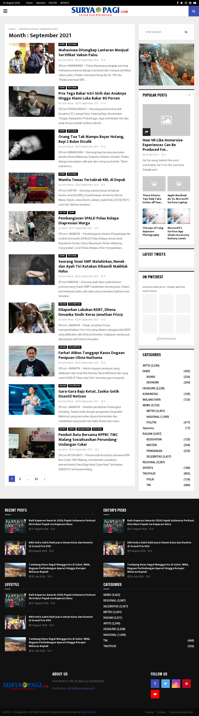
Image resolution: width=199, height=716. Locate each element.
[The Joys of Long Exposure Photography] (154, 216)
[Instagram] (176, 683)
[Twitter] (165, 683)
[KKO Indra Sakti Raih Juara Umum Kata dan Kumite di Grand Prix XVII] (15, 548)
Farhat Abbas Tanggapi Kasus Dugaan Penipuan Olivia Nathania (91, 355)
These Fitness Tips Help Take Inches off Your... (152, 199)
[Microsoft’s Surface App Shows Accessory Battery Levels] (179, 216)
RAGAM (62, 304)
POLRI (150, 479)
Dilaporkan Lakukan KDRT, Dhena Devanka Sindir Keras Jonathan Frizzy (90, 312)
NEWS (62, 44)
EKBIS (72, 429)
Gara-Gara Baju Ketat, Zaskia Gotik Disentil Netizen (88, 394)
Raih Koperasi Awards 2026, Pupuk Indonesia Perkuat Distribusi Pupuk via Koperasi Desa (62, 522)
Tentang (149, 712)
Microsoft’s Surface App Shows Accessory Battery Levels (178, 233)
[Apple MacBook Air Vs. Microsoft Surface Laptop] (179, 183)
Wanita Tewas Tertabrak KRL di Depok (91, 180)
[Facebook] (155, 683)
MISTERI (152, 445)
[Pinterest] (186, 683)
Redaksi (161, 712)
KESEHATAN (154, 439)
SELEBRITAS (74, 304)
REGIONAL (72, 44)
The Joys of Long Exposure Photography (153, 231)
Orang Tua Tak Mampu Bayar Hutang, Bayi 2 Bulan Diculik (91, 139)
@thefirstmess (166, 339)
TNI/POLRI (149, 473)
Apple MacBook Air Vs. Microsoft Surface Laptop (178, 199)
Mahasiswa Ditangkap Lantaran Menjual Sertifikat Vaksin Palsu (93, 52)
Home (29, 3)
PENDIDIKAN (154, 450)
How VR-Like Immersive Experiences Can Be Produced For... (163, 145)
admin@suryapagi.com (81, 688)
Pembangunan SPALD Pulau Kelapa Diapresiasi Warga (88, 220)
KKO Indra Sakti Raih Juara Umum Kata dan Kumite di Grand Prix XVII (61, 544)
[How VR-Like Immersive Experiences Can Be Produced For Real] (166, 120)
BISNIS (62, 429)
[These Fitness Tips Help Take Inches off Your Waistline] (154, 183)
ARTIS (146, 365)
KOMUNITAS (150, 394)
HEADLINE (149, 388)
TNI (149, 485)
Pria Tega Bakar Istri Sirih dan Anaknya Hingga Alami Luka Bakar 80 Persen (92, 96)
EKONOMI (153, 382)
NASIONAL (153, 416)
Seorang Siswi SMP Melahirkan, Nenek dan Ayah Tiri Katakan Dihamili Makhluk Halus (92, 266)
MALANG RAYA (84, 429)
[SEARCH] (186, 32)
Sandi (64, 228)
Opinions (40, 3)
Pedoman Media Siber (181, 712)
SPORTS (64, 3)
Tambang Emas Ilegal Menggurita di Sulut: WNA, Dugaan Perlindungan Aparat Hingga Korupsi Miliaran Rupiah (59, 568)
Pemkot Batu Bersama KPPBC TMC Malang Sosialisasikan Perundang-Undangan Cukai (88, 439)
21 (36, 479)
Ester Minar (67, 60)
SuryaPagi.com (89, 712)
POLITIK (53, 3)
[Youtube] (155, 694)
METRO (62, 212)
